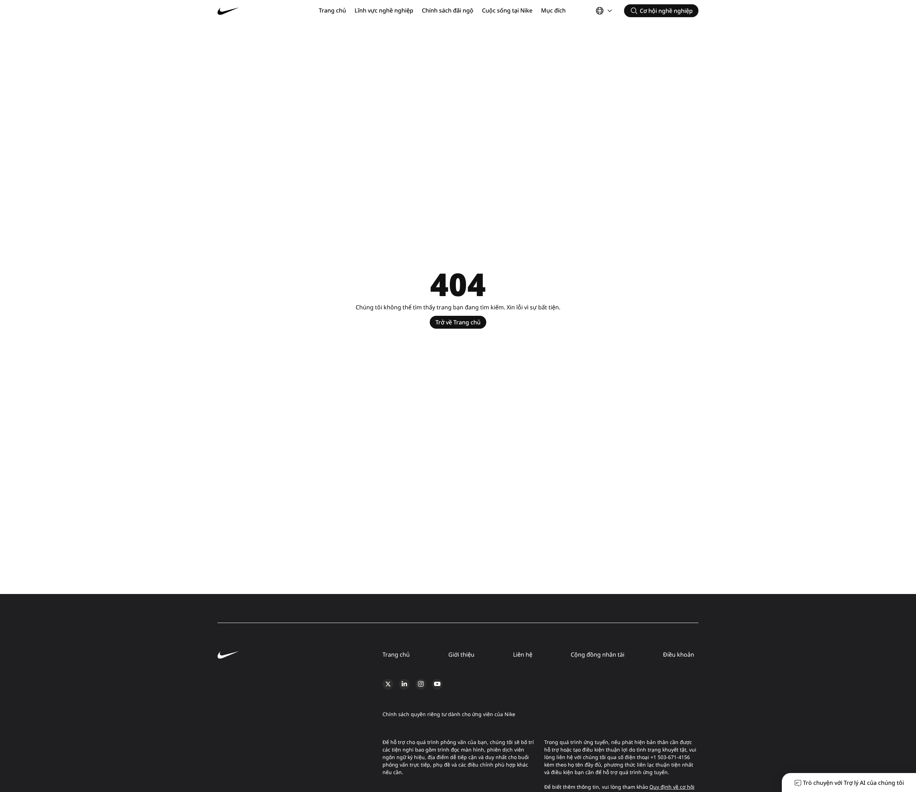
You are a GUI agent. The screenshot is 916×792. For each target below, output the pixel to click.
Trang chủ (332, 10)
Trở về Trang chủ (458, 322)
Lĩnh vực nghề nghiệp (384, 10)
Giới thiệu (461, 654)
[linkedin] (404, 684)
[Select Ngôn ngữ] (604, 10)
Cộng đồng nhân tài (597, 654)
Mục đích (553, 10)
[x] (388, 684)
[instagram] (420, 684)
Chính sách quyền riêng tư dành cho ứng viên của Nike (449, 714)
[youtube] (437, 684)
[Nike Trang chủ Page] (258, 10)
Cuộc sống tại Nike (507, 10)
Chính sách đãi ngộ (447, 10)
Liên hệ (522, 654)
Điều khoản (678, 654)
